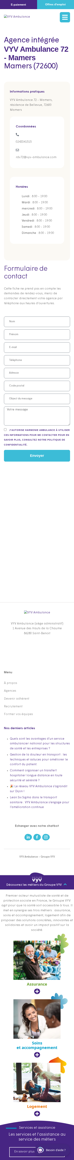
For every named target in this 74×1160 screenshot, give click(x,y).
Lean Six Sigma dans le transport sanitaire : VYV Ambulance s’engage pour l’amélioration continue (39, 802)
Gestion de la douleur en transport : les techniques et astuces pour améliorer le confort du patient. (39, 759)
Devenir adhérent (16, 698)
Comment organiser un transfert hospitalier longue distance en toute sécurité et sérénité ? (36, 775)
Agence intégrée (31, 40)
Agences (10, 690)
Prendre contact (37, 651)
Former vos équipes (18, 714)
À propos (10, 683)
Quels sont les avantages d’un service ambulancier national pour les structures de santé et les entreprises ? (40, 743)
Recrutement (13, 706)
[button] (18, 4)
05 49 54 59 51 (37, 645)
